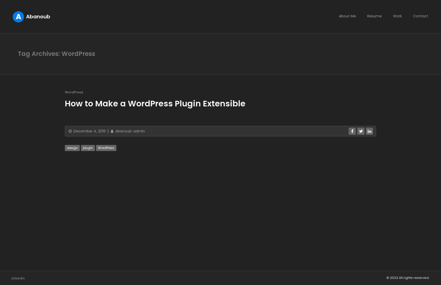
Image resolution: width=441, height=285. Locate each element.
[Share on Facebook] (352, 131)
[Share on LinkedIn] (369, 131)
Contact (420, 16)
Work (397, 16)
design (72, 148)
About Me (347, 16)
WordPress (74, 92)
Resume (374, 16)
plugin (88, 148)
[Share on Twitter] (360, 131)
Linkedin (18, 278)
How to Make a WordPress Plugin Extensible (155, 103)
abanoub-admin (129, 131)
